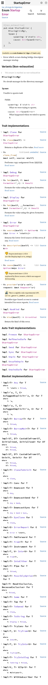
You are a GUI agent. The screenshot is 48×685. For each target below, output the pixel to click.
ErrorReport (21, 527)
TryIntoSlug (21, 657)
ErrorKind (30, 317)
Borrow (18, 418)
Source (5, 17)
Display (14, 197)
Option (31, 230)
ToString (19, 616)
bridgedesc (17, 7)
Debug (13, 172)
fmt (9, 180)
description (13, 245)
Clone (13, 132)
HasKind (14, 309)
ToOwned (18, 606)
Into (20, 551)
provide (11, 284)
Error (13, 222)
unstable (34, 152)
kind (9, 317)
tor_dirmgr (6, 7)
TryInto (22, 644)
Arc (24, 39)
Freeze (13, 334)
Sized (23, 388)
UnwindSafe (15, 369)
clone (10, 140)
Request (24, 287)
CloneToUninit (23, 470)
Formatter (8, 183)
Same (16, 597)
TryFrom (22, 631)
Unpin (12, 356)
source (10, 230)
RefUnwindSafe (17, 339)
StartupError (22, 3)
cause (10, 265)
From (16, 541)
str (38, 37)
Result (29, 183)
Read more (39, 147)
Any (16, 382)
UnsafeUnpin (16, 361)
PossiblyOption (23, 575)
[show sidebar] (2, 2)
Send (11, 347)
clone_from (9, 155)
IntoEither (20, 561)
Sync (11, 352)
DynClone (19, 517)
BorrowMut (20, 428)
